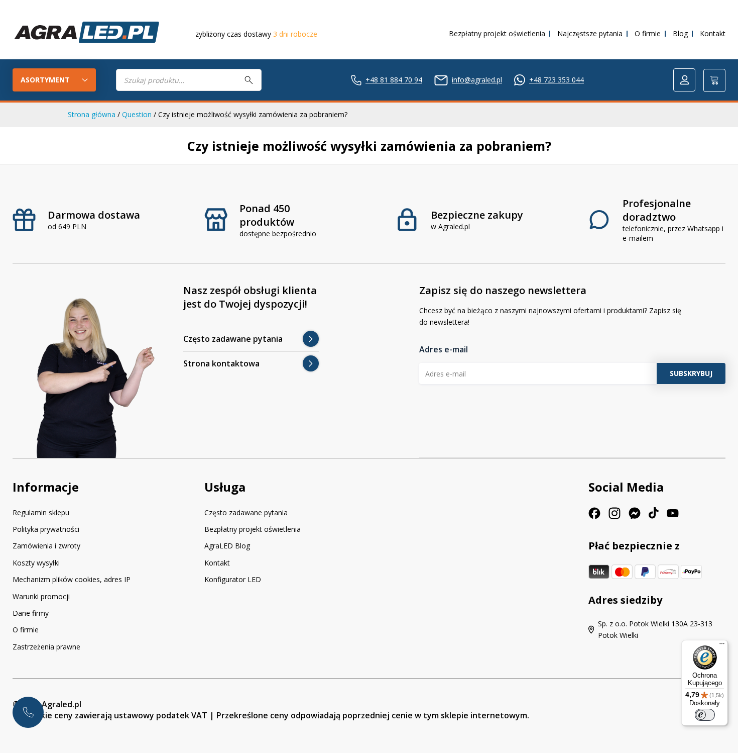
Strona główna (91, 114)
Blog (680, 33)
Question (137, 114)
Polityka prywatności (46, 529)
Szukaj (249, 80)
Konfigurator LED (232, 579)
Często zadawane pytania (246, 512)
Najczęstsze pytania (590, 33)
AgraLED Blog (227, 545)
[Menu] (722, 646)
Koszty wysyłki (36, 563)
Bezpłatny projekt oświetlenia (497, 33)
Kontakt (712, 33)
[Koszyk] (714, 80)
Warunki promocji (41, 596)
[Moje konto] (684, 79)
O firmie (648, 33)
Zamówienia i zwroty (46, 545)
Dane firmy (31, 613)
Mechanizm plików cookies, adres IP (72, 579)
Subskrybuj (691, 373)
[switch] (705, 715)
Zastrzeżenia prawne (46, 646)
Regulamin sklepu (41, 512)
